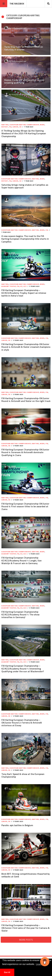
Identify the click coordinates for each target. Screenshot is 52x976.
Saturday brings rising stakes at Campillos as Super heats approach (24, 186)
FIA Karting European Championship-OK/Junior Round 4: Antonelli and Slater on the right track (25, 400)
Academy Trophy (8, 286)
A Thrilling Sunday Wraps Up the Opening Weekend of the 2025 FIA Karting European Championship (23, 133)
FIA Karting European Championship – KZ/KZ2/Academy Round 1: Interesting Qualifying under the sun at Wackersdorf (22, 668)
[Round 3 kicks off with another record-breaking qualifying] (26, 72)
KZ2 (25, 286)
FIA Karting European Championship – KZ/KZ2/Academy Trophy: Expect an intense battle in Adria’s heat (23, 292)
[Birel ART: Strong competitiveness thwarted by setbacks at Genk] (26, 848)
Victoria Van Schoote (20, 94)
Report (4, 127)
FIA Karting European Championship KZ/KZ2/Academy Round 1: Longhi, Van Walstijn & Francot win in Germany (21, 560)
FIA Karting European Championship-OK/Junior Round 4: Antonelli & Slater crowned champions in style (25, 346)
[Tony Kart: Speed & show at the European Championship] (26, 749)
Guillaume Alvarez (19, 254)
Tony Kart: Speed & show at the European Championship (22, 775)
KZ (21, 286)
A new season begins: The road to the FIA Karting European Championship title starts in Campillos (25, 238)
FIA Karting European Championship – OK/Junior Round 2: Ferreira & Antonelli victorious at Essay (21, 722)
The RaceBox (17, 3)
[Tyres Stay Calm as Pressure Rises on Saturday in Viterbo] (26, 39)
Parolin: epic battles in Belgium (17, 825)
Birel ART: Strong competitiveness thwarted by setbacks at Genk (25, 875)
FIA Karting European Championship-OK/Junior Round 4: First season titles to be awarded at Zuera (25, 506)
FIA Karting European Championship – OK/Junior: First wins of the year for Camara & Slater (25, 927)
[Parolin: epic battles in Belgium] (26, 800)
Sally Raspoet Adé (19, 28)
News (42, 125)
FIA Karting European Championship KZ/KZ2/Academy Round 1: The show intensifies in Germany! (20, 614)
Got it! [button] (7, 972)
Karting (5, 125)
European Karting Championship (24, 125)
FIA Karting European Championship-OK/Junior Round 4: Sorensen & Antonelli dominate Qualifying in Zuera (25, 452)
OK (20, 127)
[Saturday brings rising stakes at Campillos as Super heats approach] (26, 159)
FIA (10, 127)
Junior (15, 127)
